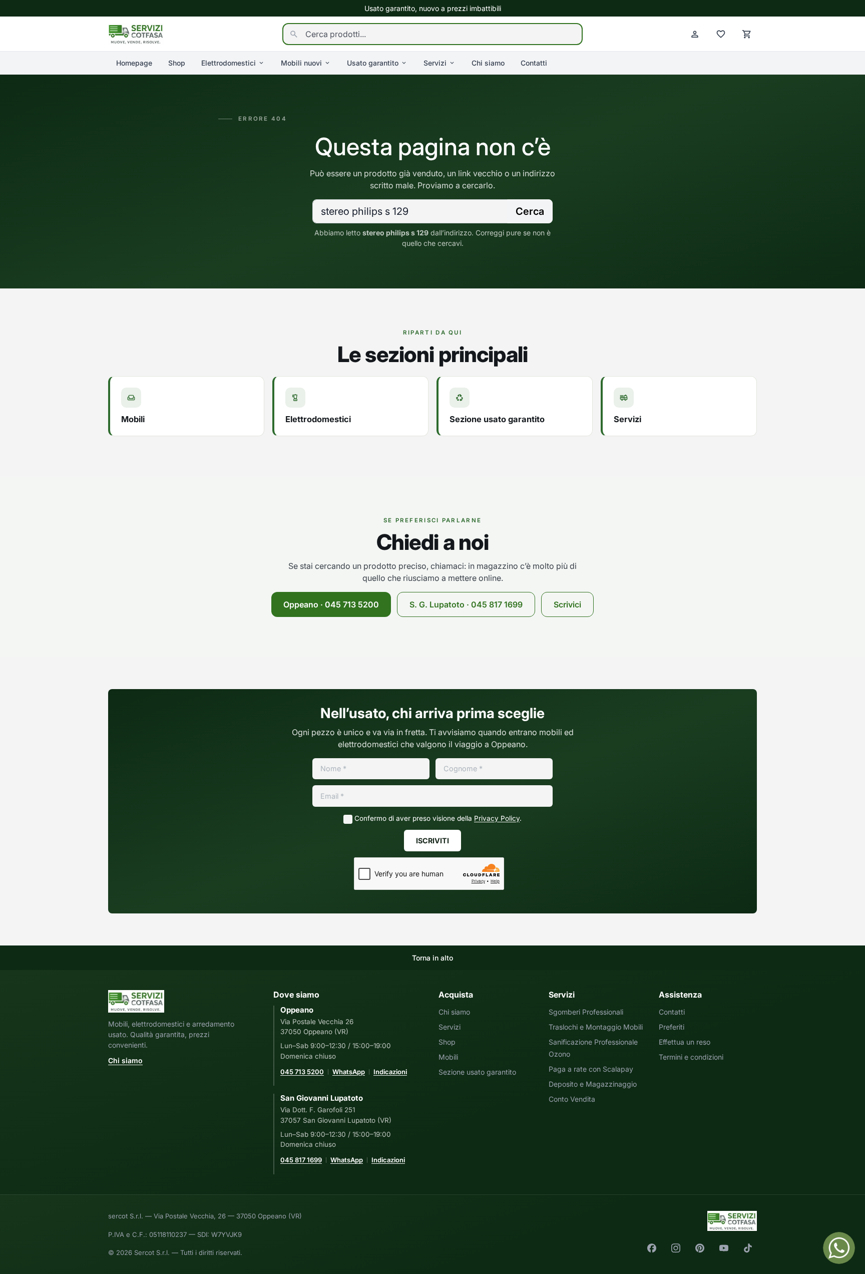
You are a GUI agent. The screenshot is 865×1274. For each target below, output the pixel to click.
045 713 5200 (302, 1072)
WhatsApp (348, 1072)
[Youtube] (724, 1248)
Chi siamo (488, 63)
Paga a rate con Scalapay (591, 1069)
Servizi (435, 63)
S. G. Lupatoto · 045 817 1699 (466, 604)
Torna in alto (432, 957)
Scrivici (567, 604)
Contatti (534, 63)
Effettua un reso (684, 1042)
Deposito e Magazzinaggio (593, 1084)
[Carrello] (747, 34)
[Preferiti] (721, 34)
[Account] (695, 34)
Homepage (134, 63)
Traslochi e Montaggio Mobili (596, 1027)
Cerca (530, 211)
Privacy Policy (497, 818)
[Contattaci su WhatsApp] (839, 1248)
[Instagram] (676, 1248)
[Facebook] (652, 1248)
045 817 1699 (301, 1160)
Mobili (448, 1057)
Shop (176, 63)
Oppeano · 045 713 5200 (331, 604)
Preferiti (671, 1027)
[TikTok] (748, 1248)
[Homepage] (136, 33)
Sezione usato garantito (477, 1072)
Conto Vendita (572, 1099)
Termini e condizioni (691, 1057)
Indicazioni (390, 1072)
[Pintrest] (700, 1248)
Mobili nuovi (301, 63)
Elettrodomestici (228, 63)
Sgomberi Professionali (586, 1012)
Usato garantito (372, 63)
